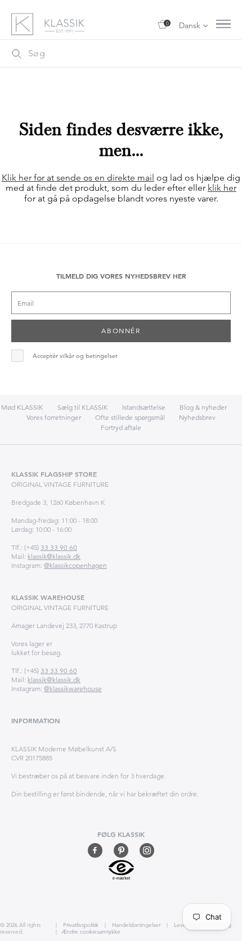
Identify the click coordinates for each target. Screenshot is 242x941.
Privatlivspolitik (79, 925)
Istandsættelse (143, 407)
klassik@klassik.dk (54, 556)
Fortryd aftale (121, 427)
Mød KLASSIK (22, 407)
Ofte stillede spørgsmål (130, 417)
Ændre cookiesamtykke (90, 931)
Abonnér (120, 330)
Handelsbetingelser (135, 925)
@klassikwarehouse (73, 688)
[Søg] (16, 53)
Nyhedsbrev (197, 417)
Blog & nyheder (203, 407)
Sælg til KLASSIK (82, 407)
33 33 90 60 (59, 547)
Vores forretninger (53, 417)
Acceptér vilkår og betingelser (75, 356)
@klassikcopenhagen (75, 565)
